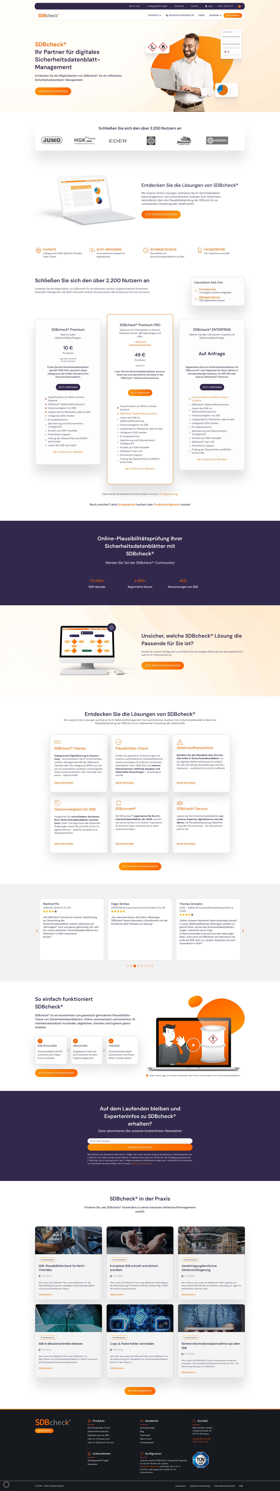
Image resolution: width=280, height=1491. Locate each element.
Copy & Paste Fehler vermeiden (132, 1344)
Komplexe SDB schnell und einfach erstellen (134, 1268)
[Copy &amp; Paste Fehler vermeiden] (140, 1318)
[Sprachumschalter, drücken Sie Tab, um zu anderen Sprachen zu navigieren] (239, 6)
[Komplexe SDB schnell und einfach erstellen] (140, 1240)
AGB (241, 1486)
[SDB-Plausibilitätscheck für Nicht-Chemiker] (68, 1240)
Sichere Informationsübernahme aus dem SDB (211, 1346)
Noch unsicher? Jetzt (104, 504)
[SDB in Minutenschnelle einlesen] (68, 1318)
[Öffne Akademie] (220, 15)
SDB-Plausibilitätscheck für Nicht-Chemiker (62, 1268)
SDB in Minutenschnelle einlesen (61, 1344)
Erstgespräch (127, 504)
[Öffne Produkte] (160, 15)
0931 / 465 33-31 (225, 6)
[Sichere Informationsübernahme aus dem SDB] (211, 1318)
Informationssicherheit (224, 1486)
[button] (37, 931)
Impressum (180, 1486)
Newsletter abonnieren (140, 1147)
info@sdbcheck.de (201, 1438)
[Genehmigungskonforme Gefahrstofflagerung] (211, 1240)
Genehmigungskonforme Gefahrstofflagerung (199, 1268)
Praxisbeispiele (47, 1259)
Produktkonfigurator (167, 504)
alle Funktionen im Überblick (68, 451)
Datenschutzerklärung (141, 1163)
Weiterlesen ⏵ (46, 1294)
